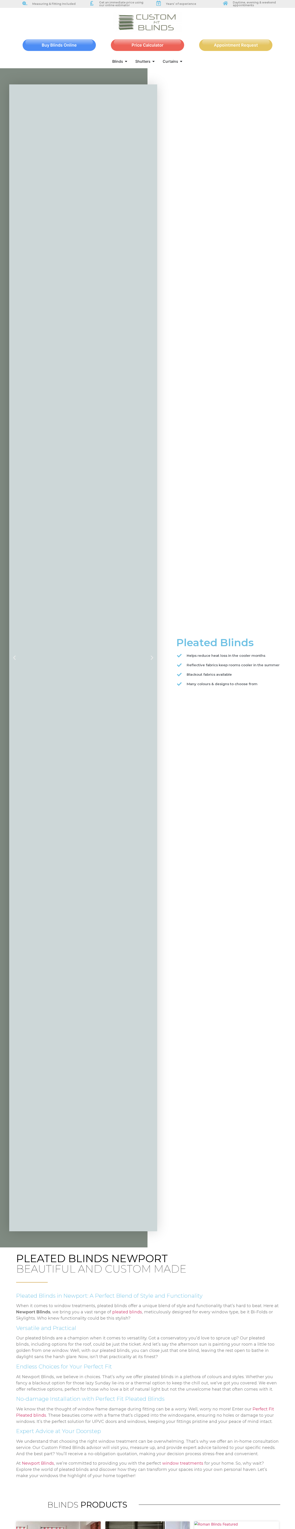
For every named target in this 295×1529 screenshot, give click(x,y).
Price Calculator (147, 45)
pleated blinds (127, 1312)
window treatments (182, 1463)
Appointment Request (236, 45)
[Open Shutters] (153, 61)
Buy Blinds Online (59, 45)
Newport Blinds (38, 1463)
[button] (14, 658)
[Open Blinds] (126, 61)
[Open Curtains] (181, 61)
